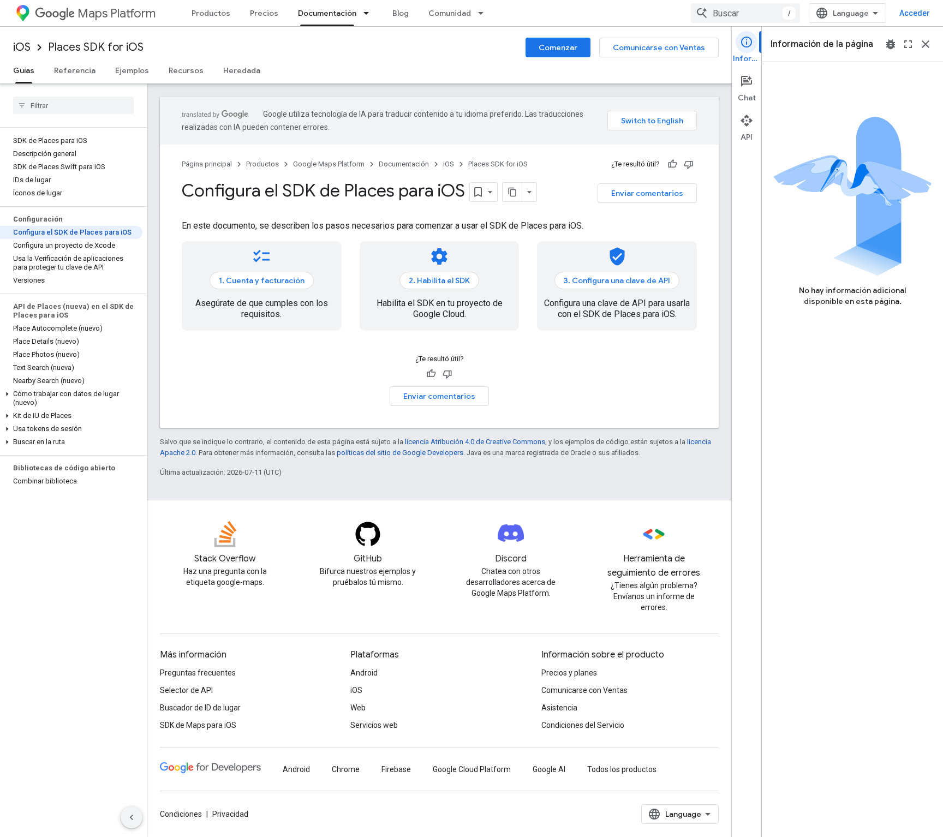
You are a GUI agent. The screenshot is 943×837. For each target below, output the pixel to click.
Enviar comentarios (647, 193)
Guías (23, 70)
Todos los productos (621, 769)
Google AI (549, 769)
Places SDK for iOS (96, 47)
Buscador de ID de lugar (200, 707)
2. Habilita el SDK (439, 280)
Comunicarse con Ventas (659, 47)
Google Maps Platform (329, 164)
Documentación (327, 13)
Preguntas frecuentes (198, 672)
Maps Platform (116, 13)
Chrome (346, 769)
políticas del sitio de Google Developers (400, 453)
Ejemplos (132, 70)
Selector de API (186, 690)
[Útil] (672, 164)
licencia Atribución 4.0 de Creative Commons (475, 442)
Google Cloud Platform (472, 769)
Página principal (207, 164)
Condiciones (181, 814)
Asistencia (559, 707)
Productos (211, 13)
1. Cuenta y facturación (262, 280)
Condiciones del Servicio (582, 725)
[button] (71, 398)
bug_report (890, 44)
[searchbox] (73, 105)
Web (358, 707)
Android (364, 672)
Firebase (396, 769)
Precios (264, 13)
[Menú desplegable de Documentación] (369, 13)
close (925, 44)
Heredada (241, 70)
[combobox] (745, 13)
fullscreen (908, 44)
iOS (22, 47)
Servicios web (374, 725)
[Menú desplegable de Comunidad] (484, 13)
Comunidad (449, 13)
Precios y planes (569, 672)
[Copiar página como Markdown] (512, 192)
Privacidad (230, 814)
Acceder (914, 13)
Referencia (75, 70)
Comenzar (558, 47)
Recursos (186, 70)
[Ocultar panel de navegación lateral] (131, 817)
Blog (400, 13)
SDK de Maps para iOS (198, 725)
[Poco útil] (689, 164)
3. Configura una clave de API (617, 280)
